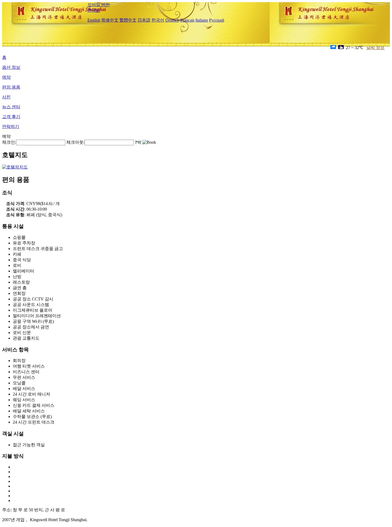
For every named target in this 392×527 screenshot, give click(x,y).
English (93, 20)
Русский (216, 20)
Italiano (201, 20)
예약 (6, 77)
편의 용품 (11, 87)
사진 (6, 97)
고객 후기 (11, 116)
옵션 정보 (11, 67)
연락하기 (10, 126)
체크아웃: (75, 142)
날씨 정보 (375, 47)
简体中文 (109, 20)
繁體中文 (128, 20)
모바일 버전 (98, 4)
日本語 (144, 20)
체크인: (9, 142)
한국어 (93, 10)
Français (187, 20)
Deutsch (172, 20)
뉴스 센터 (11, 106)
